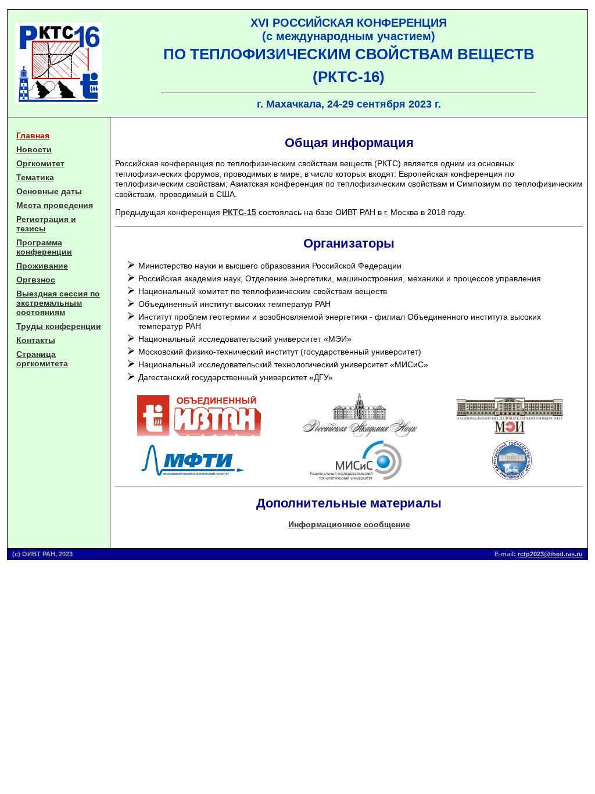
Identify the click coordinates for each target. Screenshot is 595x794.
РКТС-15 (239, 212)
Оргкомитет (40, 163)
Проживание (42, 265)
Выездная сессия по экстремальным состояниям (58, 303)
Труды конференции (58, 326)
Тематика (35, 177)
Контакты (35, 340)
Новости (34, 149)
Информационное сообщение (349, 524)
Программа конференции (44, 247)
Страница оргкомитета (42, 358)
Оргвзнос (35, 279)
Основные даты (49, 191)
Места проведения (54, 205)
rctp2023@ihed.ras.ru (550, 553)
